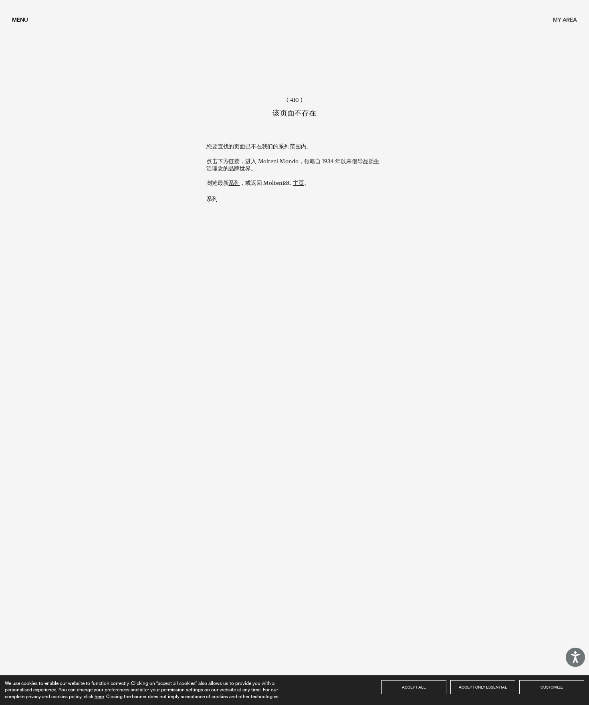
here (99, 696)
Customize (552, 687)
